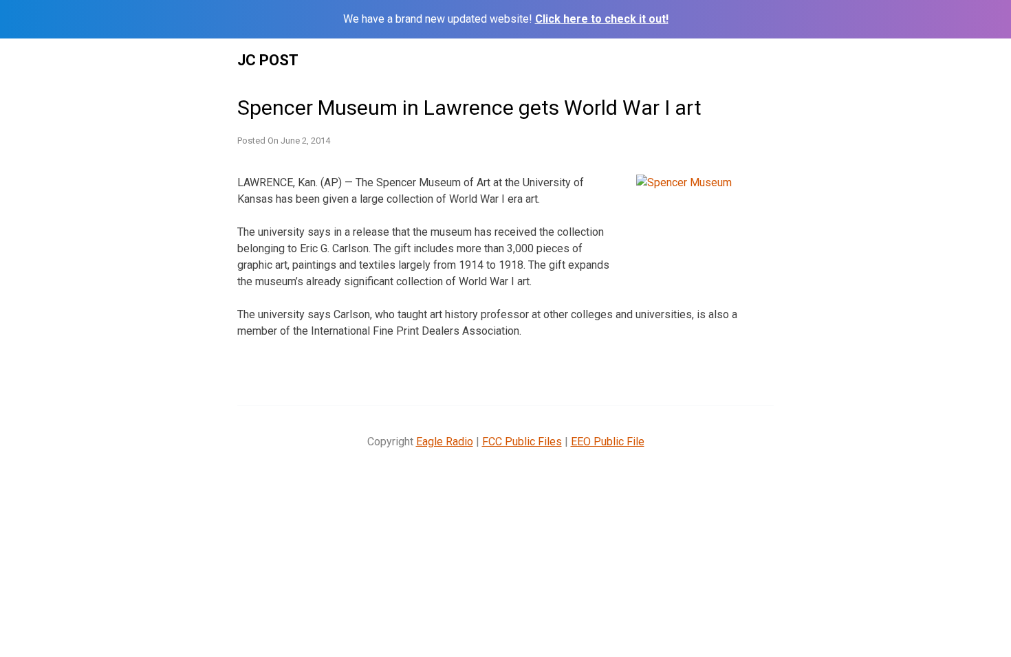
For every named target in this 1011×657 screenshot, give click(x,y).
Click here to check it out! (601, 18)
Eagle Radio (444, 441)
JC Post (267, 60)
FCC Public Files (522, 441)
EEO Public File (607, 441)
